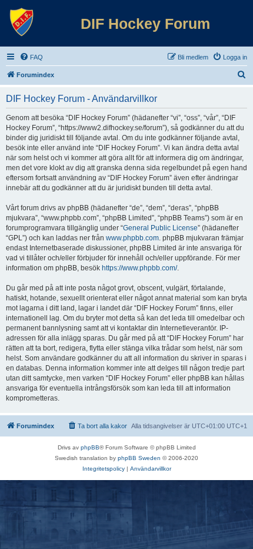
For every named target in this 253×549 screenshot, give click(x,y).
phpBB (90, 447)
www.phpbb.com (132, 238)
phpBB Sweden (139, 458)
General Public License (160, 228)
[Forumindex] (22, 22)
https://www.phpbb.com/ (139, 268)
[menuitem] (31, 57)
